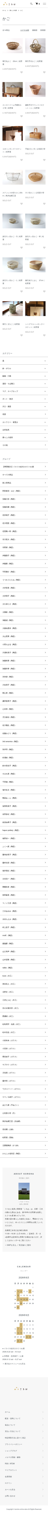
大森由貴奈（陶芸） (10, 628)
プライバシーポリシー (13, 1444)
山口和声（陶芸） (9, 951)
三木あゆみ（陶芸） (10, 911)
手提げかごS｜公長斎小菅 (35, 149)
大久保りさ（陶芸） (10, 604)
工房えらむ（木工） (10, 1000)
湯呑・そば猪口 (8, 383)
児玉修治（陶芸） (9, 717)
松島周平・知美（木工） (11, 1024)
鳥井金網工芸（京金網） (11, 1121)
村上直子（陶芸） (9, 927)
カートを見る (10, 1489)
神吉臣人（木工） (9, 984)
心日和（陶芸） (8, 709)
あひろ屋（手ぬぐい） (11, 1105)
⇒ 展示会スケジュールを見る (13, 1363)
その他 (5, 445)
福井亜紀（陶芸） (9, 870)
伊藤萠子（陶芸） (9, 555)
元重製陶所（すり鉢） (11, 1145)
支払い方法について (12, 1431)
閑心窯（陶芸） (8, 693)
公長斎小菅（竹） (9, 1113)
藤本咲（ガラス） (9, 1080)
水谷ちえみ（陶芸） (10, 919)
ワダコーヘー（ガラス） (11, 1089)
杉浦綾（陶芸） (8, 757)
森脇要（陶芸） (8, 943)
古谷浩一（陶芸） (9, 878)
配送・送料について (12, 1418)
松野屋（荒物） (8, 1137)
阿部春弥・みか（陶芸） (11, 491)
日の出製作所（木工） (11, 1008)
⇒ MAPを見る (10, 1245)
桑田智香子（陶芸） (10, 701)
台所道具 (5, 429)
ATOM (12, 1463)
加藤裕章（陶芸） (9, 660)
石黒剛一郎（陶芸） (10, 531)
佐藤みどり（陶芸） (10, 733)
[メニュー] (44, 3)
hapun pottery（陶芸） (11, 830)
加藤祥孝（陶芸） (9, 668)
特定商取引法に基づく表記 (15, 1437)
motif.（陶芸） (8, 935)
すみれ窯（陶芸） (9, 773)
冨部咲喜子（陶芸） (10, 806)
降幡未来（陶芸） (9, 887)
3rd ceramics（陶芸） (10, 741)
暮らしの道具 (13, 10)
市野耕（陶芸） (8, 547)
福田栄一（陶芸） (9, 838)
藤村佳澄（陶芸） (9, 862)
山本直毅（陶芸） (9, 959)
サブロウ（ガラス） (10, 1064)
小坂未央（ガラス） (10, 1040)
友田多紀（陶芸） (9, 814)
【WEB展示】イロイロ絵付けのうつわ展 (18, 466)
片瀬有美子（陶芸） (10, 652)
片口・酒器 (6, 406)
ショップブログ (11, 1450)
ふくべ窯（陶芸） (9, 846)
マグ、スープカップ (10, 391)
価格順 (34, 30)
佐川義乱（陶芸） (9, 725)
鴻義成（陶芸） (8, 620)
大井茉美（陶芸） (9, 587)
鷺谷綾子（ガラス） (10, 1056)
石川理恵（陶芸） (9, 523)
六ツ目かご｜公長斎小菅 (34, 192)
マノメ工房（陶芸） (10, 903)
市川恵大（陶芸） (9, 539)
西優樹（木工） (8, 1016)
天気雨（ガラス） (9, 1072)
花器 (4, 414)
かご (21, 10)
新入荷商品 (6, 482)
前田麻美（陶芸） (9, 895)
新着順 (43, 30)
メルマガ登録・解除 (12, 1457)
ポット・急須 (7, 398)
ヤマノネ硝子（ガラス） (11, 1097)
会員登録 (8, 1476)
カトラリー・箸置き (10, 422)
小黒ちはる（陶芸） (10, 644)
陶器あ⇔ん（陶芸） (10, 798)
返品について (10, 1425)
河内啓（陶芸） (8, 676)
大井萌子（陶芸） (9, 596)
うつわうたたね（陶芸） (11, 579)
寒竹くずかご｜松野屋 (11, 324)
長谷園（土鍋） (8, 1129)
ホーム (4, 10)
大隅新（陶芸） (8, 612)
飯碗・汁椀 (6, 376)
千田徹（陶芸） (8, 782)
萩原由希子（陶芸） (10, 822)
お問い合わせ (10, 1496)
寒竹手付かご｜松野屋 (33, 61)
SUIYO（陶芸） (8, 749)
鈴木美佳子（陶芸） (10, 765)
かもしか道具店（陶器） (11, 1153)
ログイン (8, 1483)
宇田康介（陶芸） (9, 571)
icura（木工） (7, 975)
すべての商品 (7, 474)
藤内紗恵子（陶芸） (10, 854)
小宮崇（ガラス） (9, 1048)
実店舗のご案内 (25, 1245)
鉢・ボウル (6, 368)
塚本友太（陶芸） (9, 789)
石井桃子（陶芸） (9, 515)
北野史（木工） (8, 992)
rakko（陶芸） (8, 967)
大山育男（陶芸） (9, 636)
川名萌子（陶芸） (9, 684)
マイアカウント (11, 1470)
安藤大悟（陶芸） (9, 499)
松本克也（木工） (9, 1032)
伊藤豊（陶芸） (8, 563)
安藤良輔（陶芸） (9, 507)
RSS (6, 1463)
